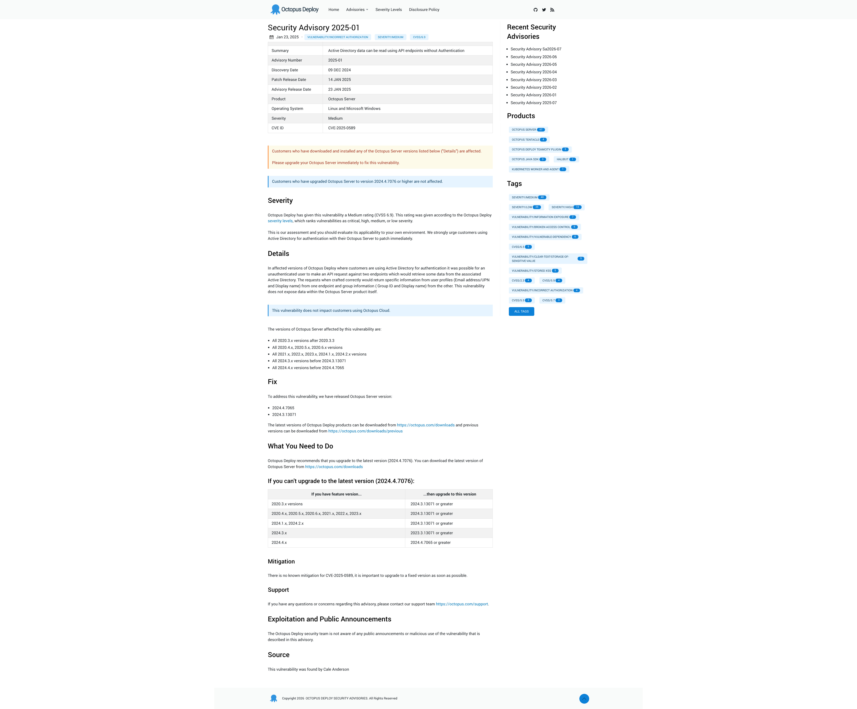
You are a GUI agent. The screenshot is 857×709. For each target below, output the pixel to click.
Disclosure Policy (424, 9)
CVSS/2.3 (520, 280)
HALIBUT (565, 159)
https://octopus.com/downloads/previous (365, 431)
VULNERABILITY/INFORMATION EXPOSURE (543, 217)
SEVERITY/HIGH (565, 207)
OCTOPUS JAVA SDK (527, 159)
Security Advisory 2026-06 (534, 57)
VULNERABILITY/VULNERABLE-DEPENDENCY (544, 237)
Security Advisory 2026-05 (534, 64)
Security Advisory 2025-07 (534, 102)
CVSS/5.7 (551, 300)
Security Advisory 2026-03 (534, 79)
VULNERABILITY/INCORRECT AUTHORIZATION (544, 290)
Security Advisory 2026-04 (534, 72)
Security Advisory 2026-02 (534, 87)
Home (334, 9)
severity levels (280, 221)
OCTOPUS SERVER (527, 129)
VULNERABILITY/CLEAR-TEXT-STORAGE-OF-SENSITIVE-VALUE (547, 259)
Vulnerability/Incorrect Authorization (337, 37)
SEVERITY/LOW (525, 207)
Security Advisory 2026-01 (534, 95)
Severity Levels (389, 9)
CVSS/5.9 (551, 280)
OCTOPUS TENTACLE (528, 140)
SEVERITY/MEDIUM (528, 197)
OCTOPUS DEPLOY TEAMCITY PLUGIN (539, 149)
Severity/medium (390, 37)
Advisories (355, 9)
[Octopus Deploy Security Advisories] (296, 9)
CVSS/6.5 (520, 247)
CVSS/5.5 (520, 300)
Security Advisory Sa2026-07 (536, 49)
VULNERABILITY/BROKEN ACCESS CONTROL (543, 227)
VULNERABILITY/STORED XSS (534, 271)
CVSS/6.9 (419, 37)
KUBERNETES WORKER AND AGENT (538, 169)
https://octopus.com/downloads (426, 425)
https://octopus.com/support (462, 604)
